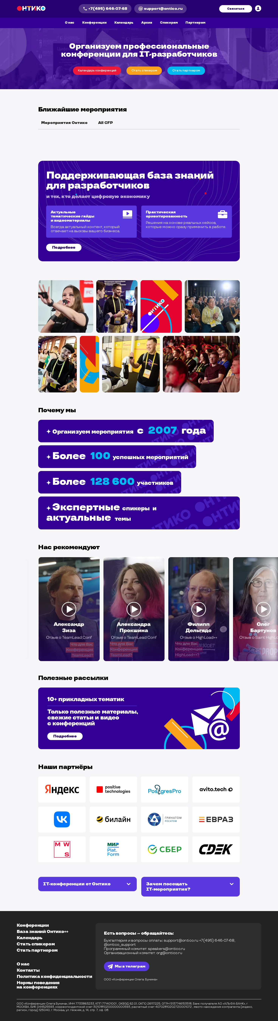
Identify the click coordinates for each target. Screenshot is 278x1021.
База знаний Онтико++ (42, 932)
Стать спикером (36, 944)
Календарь (123, 23)
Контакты (28, 970)
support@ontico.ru (163, 8)
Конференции (94, 23)
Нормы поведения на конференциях (38, 985)
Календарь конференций (97, 70)
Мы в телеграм (130, 966)
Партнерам (195, 23)
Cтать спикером (144, 70)
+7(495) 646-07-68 (107, 8)
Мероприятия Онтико (64, 123)
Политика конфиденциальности (54, 977)
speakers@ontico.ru (166, 949)
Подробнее (63, 247)
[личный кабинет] (258, 8)
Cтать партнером (186, 70)
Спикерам (169, 23)
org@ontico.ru (169, 953)
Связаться (235, 8)
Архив (146, 23)
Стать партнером (37, 950)
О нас (69, 23)
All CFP (105, 123)
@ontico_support (120, 944)
